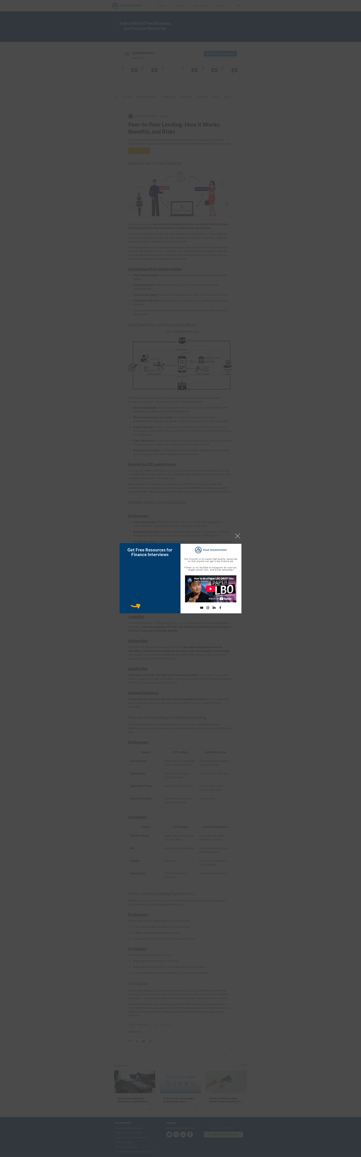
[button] (237, 536)
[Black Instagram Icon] (208, 608)
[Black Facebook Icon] (220, 608)
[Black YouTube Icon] (201, 608)
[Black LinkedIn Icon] (214, 608)
